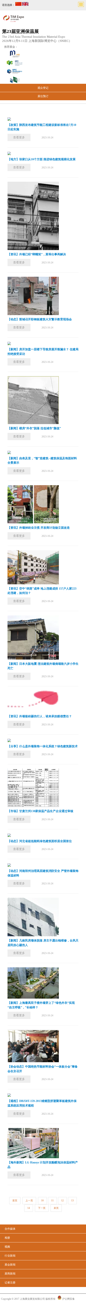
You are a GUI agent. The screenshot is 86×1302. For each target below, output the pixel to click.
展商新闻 (10, 1273)
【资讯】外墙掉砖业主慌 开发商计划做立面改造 (39, 527)
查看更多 (19, 137)
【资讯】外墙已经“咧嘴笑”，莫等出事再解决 (37, 254)
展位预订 (43, 96)
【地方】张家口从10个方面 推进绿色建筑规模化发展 (42, 159)
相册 (7, 1237)
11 (52, 1200)
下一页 (42, 1208)
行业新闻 (10, 1255)
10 (42, 1200)
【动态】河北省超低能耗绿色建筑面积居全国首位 (40, 841)
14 (28, 1208)
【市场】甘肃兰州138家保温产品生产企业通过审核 (40, 811)
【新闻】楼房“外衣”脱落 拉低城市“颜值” (34, 428)
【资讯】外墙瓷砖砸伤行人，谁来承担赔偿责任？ (40, 716)
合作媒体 (10, 1228)
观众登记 (43, 87)
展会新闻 (10, 1264)
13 (72, 1200)
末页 (56, 1208)
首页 (14, 1200)
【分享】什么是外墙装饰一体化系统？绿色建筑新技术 (43, 746)
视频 (7, 1246)
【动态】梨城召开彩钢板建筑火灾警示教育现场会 (40, 319)
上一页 (29, 1200)
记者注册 (10, 1282)
